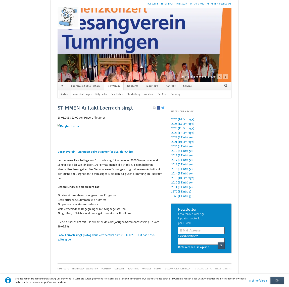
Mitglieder (167, 4)
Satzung (175, 94)
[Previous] (219, 76)
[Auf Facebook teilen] (158, 108)
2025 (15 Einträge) (182, 124)
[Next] (225, 76)
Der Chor (163, 94)
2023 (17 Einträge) (182, 133)
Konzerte (132, 85)
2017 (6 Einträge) (182, 160)
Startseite (62, 86)
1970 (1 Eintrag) (181, 191)
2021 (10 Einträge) (182, 142)
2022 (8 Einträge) (182, 137)
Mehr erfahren (258, 280)
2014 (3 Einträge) (182, 173)
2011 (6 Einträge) (182, 187)
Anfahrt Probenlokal (219, 4)
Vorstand (149, 94)
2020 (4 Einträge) (182, 146)
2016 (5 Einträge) (182, 164)
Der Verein (153, 4)
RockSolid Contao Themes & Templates (212, 268)
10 (208, 77)
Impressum (181, 4)
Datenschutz (197, 4)
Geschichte (117, 94)
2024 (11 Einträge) (182, 128)
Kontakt (171, 85)
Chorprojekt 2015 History (85, 85)
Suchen (226, 86)
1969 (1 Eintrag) (181, 196)
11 (211, 77)
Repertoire (152, 85)
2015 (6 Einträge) (182, 169)
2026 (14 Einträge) (182, 119)
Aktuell (65, 94)
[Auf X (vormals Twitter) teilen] (163, 108)
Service (187, 85)
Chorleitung (133, 94)
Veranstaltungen (82, 94)
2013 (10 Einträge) (182, 178)
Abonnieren (221, 245)
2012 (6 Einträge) (182, 182)
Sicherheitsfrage (188, 235)
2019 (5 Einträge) (182, 151)
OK (277, 280)
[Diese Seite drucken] (154, 108)
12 (214, 77)
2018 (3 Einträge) (182, 155)
